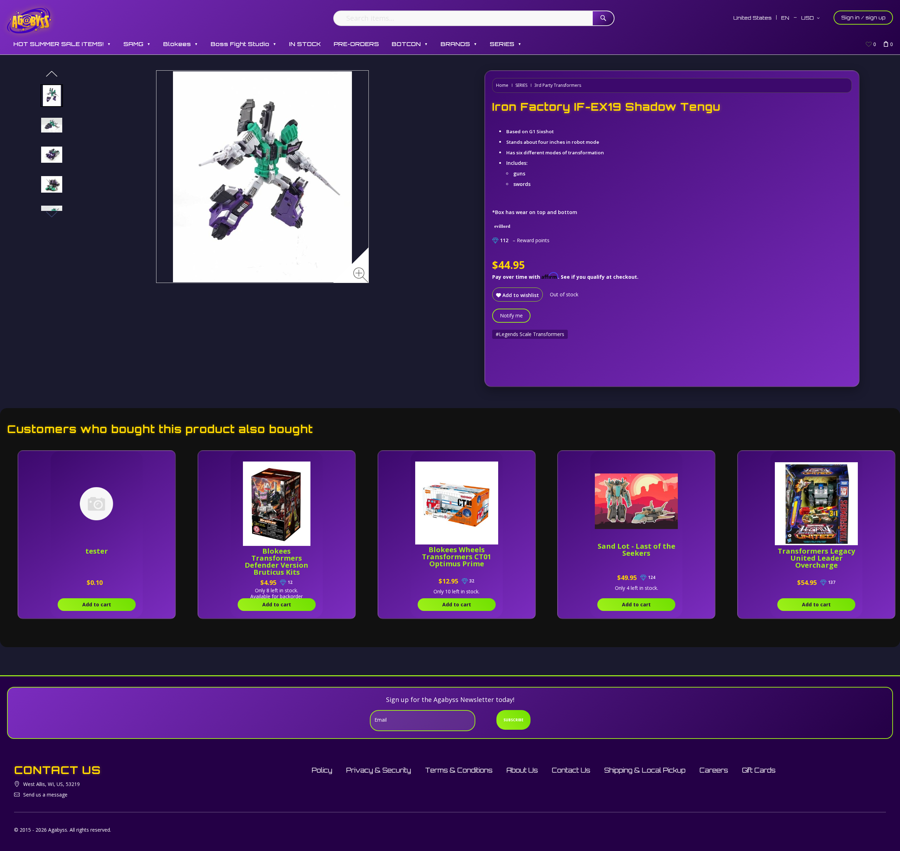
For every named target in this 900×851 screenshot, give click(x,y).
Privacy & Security (378, 770)
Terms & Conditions (459, 770)
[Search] (603, 18)
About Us (522, 770)
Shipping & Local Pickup (645, 770)
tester (96, 551)
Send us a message (45, 794)
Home (502, 85)
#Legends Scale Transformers (530, 334)
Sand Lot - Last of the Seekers (636, 549)
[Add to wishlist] (137, 459)
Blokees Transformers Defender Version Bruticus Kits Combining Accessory (276, 565)
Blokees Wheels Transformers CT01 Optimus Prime (456, 556)
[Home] (29, 20)
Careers (714, 770)
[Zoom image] (360, 275)
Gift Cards (759, 770)
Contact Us (571, 770)
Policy (322, 770)
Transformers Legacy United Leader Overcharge (816, 558)
